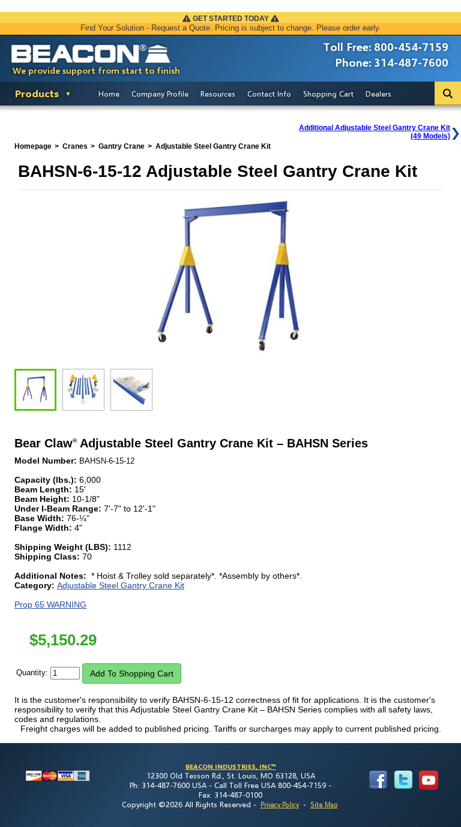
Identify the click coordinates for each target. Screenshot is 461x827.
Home (108, 93)
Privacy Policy (280, 804)
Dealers (378, 93)
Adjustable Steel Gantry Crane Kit (120, 585)
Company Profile (159, 93)
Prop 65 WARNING (50, 604)
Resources (217, 93)
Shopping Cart (328, 93)
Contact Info (269, 93)
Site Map (323, 804)
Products (37, 93)
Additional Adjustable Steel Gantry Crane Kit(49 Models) (374, 132)
